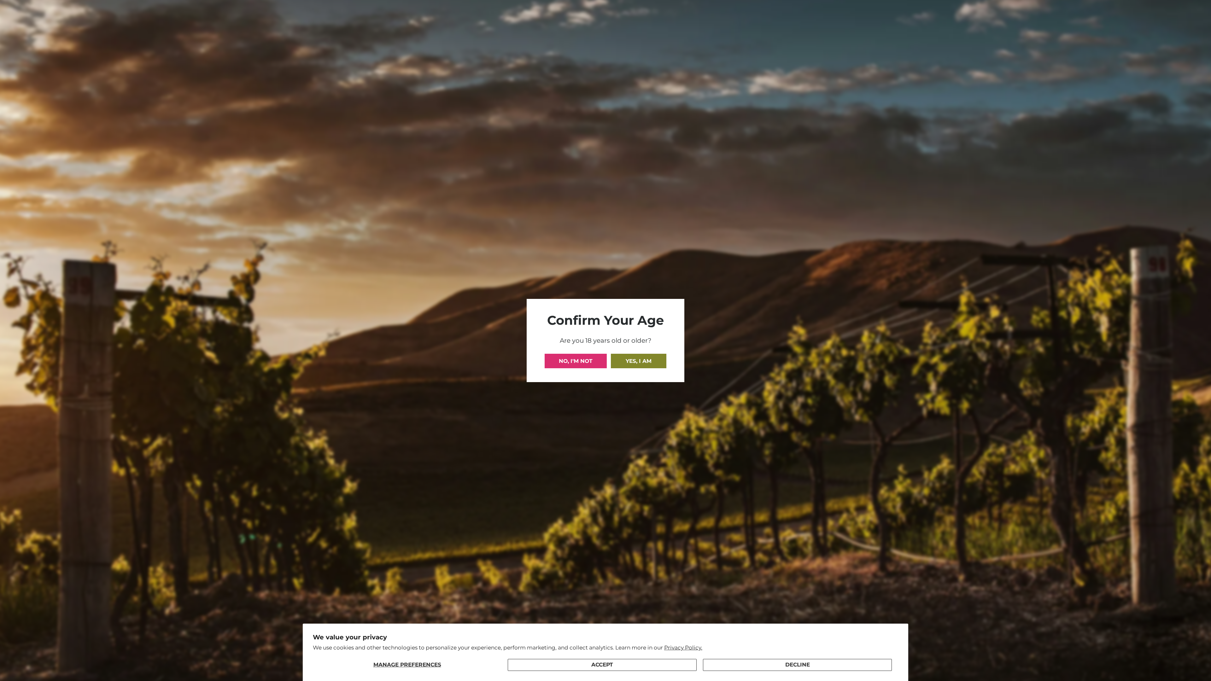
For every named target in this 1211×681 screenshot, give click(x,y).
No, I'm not (576, 361)
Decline (797, 664)
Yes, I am (639, 361)
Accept (602, 664)
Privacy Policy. (683, 647)
